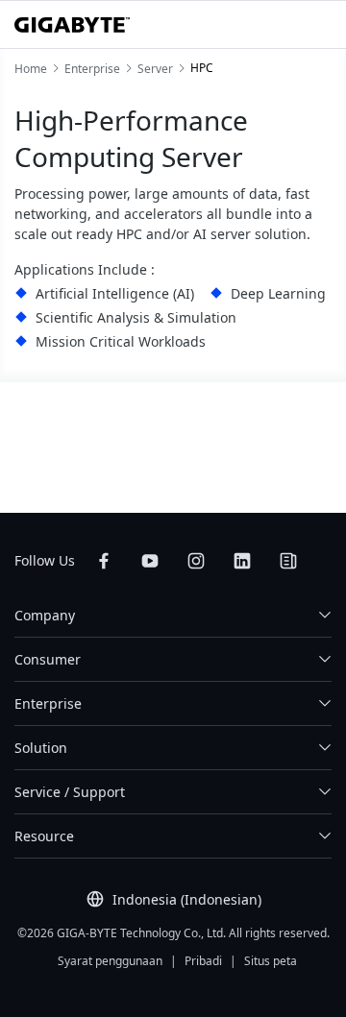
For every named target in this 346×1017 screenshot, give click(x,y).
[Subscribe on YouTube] (150, 561)
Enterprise (48, 703)
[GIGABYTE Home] (72, 25)
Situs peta (270, 961)
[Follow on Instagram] (196, 561)
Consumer (47, 659)
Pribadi (203, 961)
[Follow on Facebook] (103, 561)
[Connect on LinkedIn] (242, 561)
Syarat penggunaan (110, 961)
